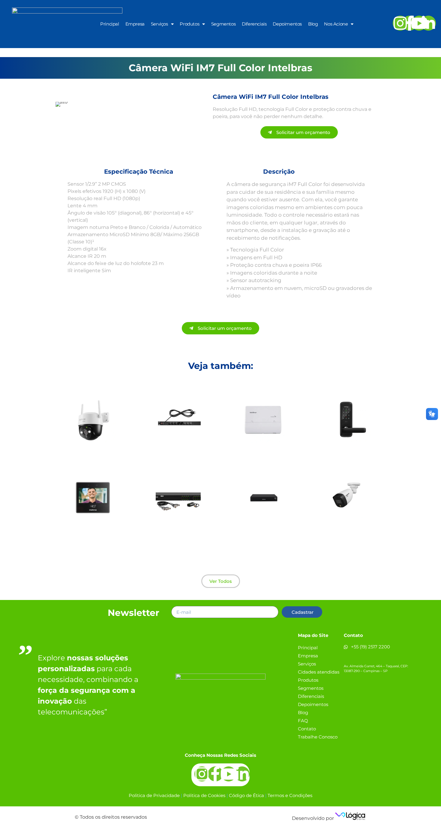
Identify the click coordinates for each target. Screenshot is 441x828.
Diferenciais (254, 24)
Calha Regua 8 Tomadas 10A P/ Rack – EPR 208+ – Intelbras (178, 455)
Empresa (135, 24)
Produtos (189, 24)
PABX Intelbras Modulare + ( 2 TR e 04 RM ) (263, 453)
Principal (109, 24)
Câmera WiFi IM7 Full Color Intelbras (93, 453)
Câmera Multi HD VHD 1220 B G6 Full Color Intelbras (348, 531)
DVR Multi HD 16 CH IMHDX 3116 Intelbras (263, 531)
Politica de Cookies (204, 795)
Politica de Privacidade (154, 795)
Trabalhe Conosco (318, 737)
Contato (307, 729)
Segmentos (223, 24)
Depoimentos (287, 24)
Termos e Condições (290, 795)
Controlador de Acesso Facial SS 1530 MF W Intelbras (93, 533)
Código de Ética (246, 795)
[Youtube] (419, 23)
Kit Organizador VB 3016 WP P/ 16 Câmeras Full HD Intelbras (178, 538)
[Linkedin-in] (428, 23)
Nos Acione (336, 24)
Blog (313, 24)
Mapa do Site (313, 635)
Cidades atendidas (318, 672)
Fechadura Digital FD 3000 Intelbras (348, 453)
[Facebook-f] (409, 23)
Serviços (159, 24)
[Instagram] (400, 23)
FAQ (303, 720)
